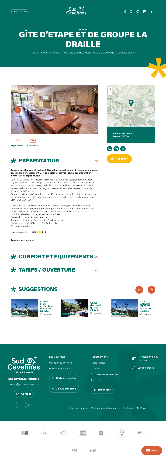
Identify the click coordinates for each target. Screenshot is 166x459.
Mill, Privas (141, 408)
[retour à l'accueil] (76, 11)
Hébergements (100, 356)
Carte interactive (66, 378)
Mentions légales (79, 408)
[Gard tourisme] (73, 451)
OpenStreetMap (135, 126)
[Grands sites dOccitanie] (121, 433)
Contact (26, 393)
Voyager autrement (60, 362)
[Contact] (145, 12)
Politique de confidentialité (105, 408)
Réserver (121, 158)
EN (152, 15)
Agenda (95, 380)
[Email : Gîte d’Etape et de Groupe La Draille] (116, 148)
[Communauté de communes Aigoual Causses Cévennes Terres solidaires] (44, 433)
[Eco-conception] (125, 12)
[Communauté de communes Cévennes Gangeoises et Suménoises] (24, 433)
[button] (131, 103)
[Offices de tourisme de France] (141, 433)
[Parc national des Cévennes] (102, 433)
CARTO (152, 126)
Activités (96, 368)
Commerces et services (104, 374)
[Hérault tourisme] (92, 450)
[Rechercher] (131, 12)
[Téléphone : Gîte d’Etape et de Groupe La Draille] (109, 148)
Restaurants (98, 362)
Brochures (104, 389)
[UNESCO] (83, 433)
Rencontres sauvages (61, 368)
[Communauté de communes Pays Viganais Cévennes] (63, 433)
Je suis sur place (20, 12)
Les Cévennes (57, 356)
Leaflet (125, 126)
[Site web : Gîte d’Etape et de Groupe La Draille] (123, 148)
